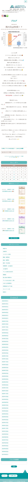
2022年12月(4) (5, 425)
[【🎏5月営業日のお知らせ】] (22, 230)
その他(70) (5, 268)
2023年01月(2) (5, 422)
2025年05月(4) (5, 344)
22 (14, 177)
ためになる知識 (19, 148)
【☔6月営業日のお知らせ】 (8, 220)
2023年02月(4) (5, 419)
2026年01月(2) (5, 321)
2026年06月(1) (5, 306)
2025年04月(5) (5, 347)
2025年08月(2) (5, 335)
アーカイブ (14, 297)
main (22, 156)
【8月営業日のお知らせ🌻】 (8, 201)
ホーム (5, 475)
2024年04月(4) (5, 379)
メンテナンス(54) (6, 254)
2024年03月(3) (5, 382)
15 (14, 174)
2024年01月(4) (5, 387)
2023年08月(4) (5, 402)
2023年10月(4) (5, 396)
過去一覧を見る (14, 238)
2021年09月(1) (5, 454)
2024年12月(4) (5, 358)
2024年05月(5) (5, 376)
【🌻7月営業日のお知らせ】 (8, 211)
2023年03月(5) (5, 416)
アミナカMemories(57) (8, 271)
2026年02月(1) (5, 318)
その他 (2, 148)
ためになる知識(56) (7, 283)
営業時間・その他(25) (7, 266)
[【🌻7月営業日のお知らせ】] (22, 210)
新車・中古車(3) (6, 263)
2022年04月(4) (5, 448)
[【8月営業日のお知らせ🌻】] (22, 200)
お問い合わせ (13, 475)
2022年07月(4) (5, 440)
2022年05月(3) (5, 445)
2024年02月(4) (5, 385)
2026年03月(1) (5, 315)
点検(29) (5, 251)
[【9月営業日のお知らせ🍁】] (22, 190)
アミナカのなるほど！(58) (8, 280)
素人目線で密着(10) (7, 277)
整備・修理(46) (6, 257)
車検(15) (5, 248)
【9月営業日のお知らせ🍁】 (8, 191)
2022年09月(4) (5, 434)
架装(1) (4, 292)
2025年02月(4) (5, 353)
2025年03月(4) (5, 350)
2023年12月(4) (5, 390)
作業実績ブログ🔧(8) (7, 286)
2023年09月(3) (5, 399)
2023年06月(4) (5, 408)
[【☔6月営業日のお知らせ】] (22, 220)
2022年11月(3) (5, 428)
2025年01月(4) (5, 356)
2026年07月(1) (5, 303)
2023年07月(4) (5, 405)
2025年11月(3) (5, 327)
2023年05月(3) (5, 411)
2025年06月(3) (5, 341)
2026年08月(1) (5, 301)
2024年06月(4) (5, 373)
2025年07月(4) (5, 338)
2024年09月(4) (5, 367)
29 (14, 179)
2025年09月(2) (5, 332)
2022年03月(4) (5, 451)
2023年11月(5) (5, 393)
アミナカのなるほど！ (10, 148)
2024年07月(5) (5, 370)
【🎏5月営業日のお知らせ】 (8, 230)
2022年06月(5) (5, 442)
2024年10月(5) (5, 364)
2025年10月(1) (5, 329)
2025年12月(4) (5, 324)
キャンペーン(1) (6, 289)
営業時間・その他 (10, 189)
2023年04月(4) (5, 414)
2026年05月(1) (5, 309)
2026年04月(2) (5, 312)
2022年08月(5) (5, 437)
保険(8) (4, 274)
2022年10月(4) (5, 431)
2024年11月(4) (5, 361)
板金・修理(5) (6, 260)
